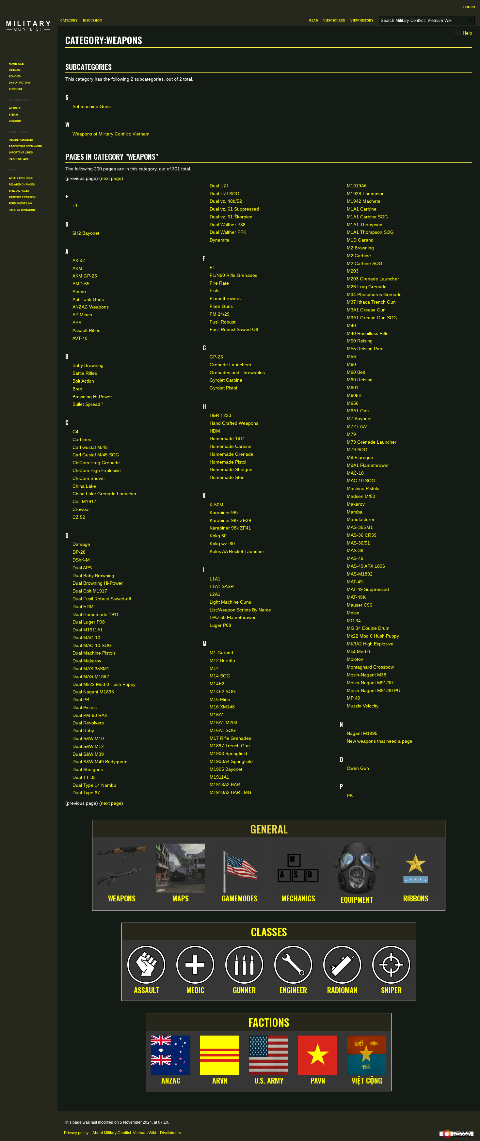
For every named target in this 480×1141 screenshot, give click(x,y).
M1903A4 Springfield (231, 761)
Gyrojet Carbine (226, 380)
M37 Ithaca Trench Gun (371, 302)
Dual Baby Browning (93, 575)
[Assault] (146, 964)
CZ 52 (78, 517)
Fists (214, 290)
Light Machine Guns (230, 602)
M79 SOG (357, 449)
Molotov (355, 659)
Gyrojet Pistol (223, 387)
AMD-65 (80, 283)
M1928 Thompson (366, 193)
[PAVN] (317, 1054)
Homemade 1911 (227, 438)
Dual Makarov (86, 660)
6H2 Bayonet (85, 233)
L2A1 (215, 594)
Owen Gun (358, 768)
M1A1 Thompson (364, 224)
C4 (75, 431)
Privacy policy (76, 1133)
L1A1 (215, 578)
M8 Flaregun (360, 457)
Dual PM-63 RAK (89, 715)
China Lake (84, 486)
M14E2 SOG (223, 691)
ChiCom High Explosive (96, 470)
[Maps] (180, 867)
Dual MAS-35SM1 (90, 668)
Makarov (356, 504)
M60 (351, 364)
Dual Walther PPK (228, 232)
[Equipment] (356, 867)
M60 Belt (356, 372)
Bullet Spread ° (88, 404)
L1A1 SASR (222, 586)
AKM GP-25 (84, 275)
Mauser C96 (359, 605)
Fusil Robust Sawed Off (234, 329)
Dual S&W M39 (88, 754)
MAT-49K (356, 597)
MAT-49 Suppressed (368, 589)
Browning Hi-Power (92, 396)
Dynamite (219, 240)
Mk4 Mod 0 (358, 651)
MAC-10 (355, 473)
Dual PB (80, 699)
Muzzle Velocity (362, 705)
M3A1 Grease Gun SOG (372, 317)
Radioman (342, 990)
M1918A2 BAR (225, 784)
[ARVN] (219, 1054)
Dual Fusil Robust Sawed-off (101, 598)
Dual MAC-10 (86, 637)
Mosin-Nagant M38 (366, 674)
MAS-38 (355, 550)
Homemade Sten (227, 477)
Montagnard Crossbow (370, 667)
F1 (212, 267)
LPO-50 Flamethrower (233, 617)
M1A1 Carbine (361, 209)
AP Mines (82, 314)
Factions (268, 1022)
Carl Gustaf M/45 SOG (95, 454)
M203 (353, 271)
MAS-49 (355, 558)
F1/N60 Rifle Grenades (233, 275)
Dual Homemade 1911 (95, 614)
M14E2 (217, 683)
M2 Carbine (359, 255)
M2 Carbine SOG (364, 263)
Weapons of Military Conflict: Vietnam (111, 133)
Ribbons (415, 898)
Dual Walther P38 (228, 224)
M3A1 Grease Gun (366, 309)
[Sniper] (391, 964)
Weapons (122, 898)
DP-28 (79, 552)
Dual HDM (83, 606)
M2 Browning (360, 247)
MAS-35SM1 (360, 527)
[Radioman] (342, 964)
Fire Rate (219, 283)
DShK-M (81, 560)
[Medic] (195, 964)
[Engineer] (293, 964)
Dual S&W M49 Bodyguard (100, 761)
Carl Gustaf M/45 (90, 447)
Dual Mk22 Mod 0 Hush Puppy (104, 684)
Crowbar (81, 509)
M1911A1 (219, 777)
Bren (77, 388)
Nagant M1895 (362, 733)
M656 (353, 403)
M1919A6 (357, 185)
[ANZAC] (170, 1054)
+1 (75, 205)
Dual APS (82, 567)
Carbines (81, 439)
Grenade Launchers (230, 364)
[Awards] (415, 867)
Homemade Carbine (230, 446)
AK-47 (78, 260)
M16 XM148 (222, 706)
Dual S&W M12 (88, 746)
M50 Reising (360, 340)
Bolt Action (83, 381)
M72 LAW (357, 426)
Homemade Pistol (228, 462)
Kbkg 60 (218, 535)
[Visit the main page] (29, 26)
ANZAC (170, 1080)
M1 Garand (221, 652)
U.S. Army (268, 1080)
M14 (214, 668)
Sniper (391, 990)
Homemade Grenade (231, 454)
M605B (354, 395)
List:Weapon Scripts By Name (240, 609)
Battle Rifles (84, 373)
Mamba (354, 512)
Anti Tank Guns (88, 299)
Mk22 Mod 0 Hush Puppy (373, 636)
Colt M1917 (84, 501)
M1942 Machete (363, 201)
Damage (81, 544)
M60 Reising (360, 379)
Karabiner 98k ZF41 (230, 528)
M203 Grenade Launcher (373, 278)
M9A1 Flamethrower (368, 465)
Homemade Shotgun (231, 469)
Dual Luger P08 (88, 622)
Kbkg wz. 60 (222, 543)
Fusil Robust (222, 322)
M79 (351, 434)
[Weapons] (121, 867)
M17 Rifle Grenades (230, 738)
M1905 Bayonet (226, 769)
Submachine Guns (91, 106)
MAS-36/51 (358, 543)
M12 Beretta (222, 660)
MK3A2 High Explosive (370, 643)
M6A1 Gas (358, 410)
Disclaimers (170, 1133)
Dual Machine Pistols (94, 653)
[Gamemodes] (239, 867)
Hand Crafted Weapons (234, 423)
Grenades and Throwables (237, 372)
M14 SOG (220, 675)
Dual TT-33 (84, 777)
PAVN (318, 1080)
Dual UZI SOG (224, 193)
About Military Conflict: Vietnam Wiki (124, 1133)
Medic (195, 990)
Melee (353, 612)
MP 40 (353, 698)
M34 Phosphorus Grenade (374, 294)
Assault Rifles (86, 330)
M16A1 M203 (223, 722)
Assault (146, 990)
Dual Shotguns (87, 769)
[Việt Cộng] (366, 1054)
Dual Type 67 (86, 792)
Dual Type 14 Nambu (94, 785)
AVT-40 (80, 338)
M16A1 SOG (223, 730)
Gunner (244, 990)
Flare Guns (221, 306)
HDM (215, 431)
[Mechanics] (298, 867)
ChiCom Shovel (88, 478)
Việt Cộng (367, 1080)
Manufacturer (361, 519)
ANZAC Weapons (90, 306)
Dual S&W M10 (88, 738)
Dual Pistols (84, 707)
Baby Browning (88, 365)
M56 (351, 356)
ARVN (220, 1080)
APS (76, 322)
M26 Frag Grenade (367, 286)
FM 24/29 (220, 314)
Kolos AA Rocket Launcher (237, 551)
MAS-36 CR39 (361, 535)
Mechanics (298, 898)
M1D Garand (360, 240)
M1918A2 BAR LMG (230, 792)
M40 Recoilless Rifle (368, 333)
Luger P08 (220, 625)
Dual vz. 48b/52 (226, 201)
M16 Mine (220, 699)
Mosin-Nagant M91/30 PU (373, 690)
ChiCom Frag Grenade (96, 462)
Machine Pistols (363, 488)
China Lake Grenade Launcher (104, 493)
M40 (351, 325)
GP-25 (216, 356)
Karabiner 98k (224, 512)
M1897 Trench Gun (230, 745)
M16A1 (217, 714)
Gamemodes (239, 898)
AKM (77, 268)
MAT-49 (355, 581)
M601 (353, 387)
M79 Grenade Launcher (371, 442)
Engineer (293, 990)
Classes (269, 931)
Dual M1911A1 (87, 629)
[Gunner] (244, 964)
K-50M (216, 504)
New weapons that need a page (379, 741)
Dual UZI (219, 185)
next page (111, 178)
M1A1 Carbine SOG (367, 216)
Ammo (79, 291)
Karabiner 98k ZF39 (230, 520)
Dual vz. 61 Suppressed (234, 209)
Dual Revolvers (88, 722)
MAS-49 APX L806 (366, 566)
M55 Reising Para (365, 348)
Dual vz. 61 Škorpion (231, 216)
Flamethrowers (225, 298)
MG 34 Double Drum (368, 628)
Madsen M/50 (361, 496)
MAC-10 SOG (361, 480)
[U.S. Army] (268, 1054)
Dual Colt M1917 (89, 591)
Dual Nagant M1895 (93, 691)
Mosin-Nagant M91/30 (370, 682)
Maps (180, 898)
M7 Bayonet (359, 418)
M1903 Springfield (228, 753)
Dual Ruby (83, 730)
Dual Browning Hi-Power (97, 583)
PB (350, 795)
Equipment (357, 899)
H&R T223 (220, 415)
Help (467, 33)
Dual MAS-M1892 (90, 676)
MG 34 (354, 620)
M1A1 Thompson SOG (370, 232)
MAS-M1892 (360, 574)
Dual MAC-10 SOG (92, 645)
